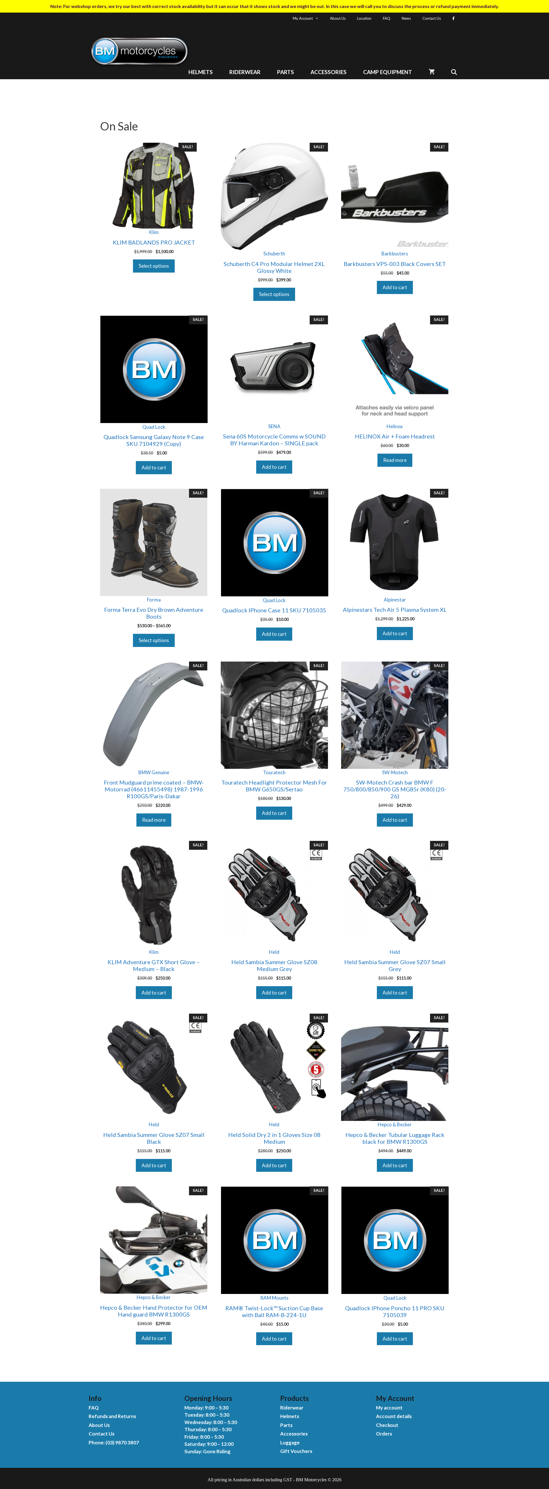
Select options (154, 266)
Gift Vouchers (296, 1451)
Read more (395, 460)
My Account (303, 18)
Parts (285, 72)
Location (364, 18)
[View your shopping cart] (431, 72)
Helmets (200, 72)
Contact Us (431, 18)
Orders (384, 1434)
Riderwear (244, 72)
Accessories (329, 72)
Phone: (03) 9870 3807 (114, 1443)
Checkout (387, 1425)
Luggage (290, 1443)
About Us (338, 18)
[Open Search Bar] (451, 72)
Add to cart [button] (395, 287)
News (406, 18)
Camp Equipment (387, 72)
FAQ (386, 18)
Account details (394, 1416)
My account (389, 1408)
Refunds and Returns (112, 1416)
